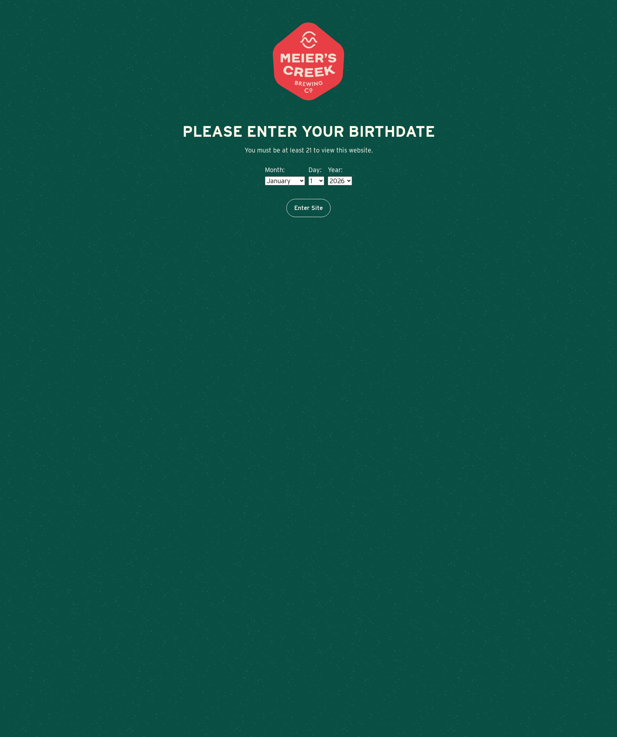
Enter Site (308, 207)
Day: (314, 170)
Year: (335, 170)
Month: (275, 170)
